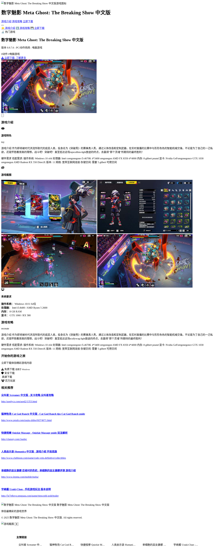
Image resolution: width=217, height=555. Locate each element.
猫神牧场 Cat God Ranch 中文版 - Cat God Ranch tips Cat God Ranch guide (63, 544)
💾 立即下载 (37, 28)
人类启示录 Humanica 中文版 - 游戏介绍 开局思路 (125, 544)
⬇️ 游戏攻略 (23, 28)
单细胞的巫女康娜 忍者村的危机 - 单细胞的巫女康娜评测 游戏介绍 (156, 544)
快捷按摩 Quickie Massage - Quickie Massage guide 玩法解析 (94, 544)
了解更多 (20, 57)
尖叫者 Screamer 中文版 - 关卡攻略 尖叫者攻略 (32, 544)
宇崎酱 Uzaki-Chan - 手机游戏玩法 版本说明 (186, 544)
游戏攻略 (17, 21)
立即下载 (28, 21)
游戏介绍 (6, 21)
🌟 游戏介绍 (8, 28)
